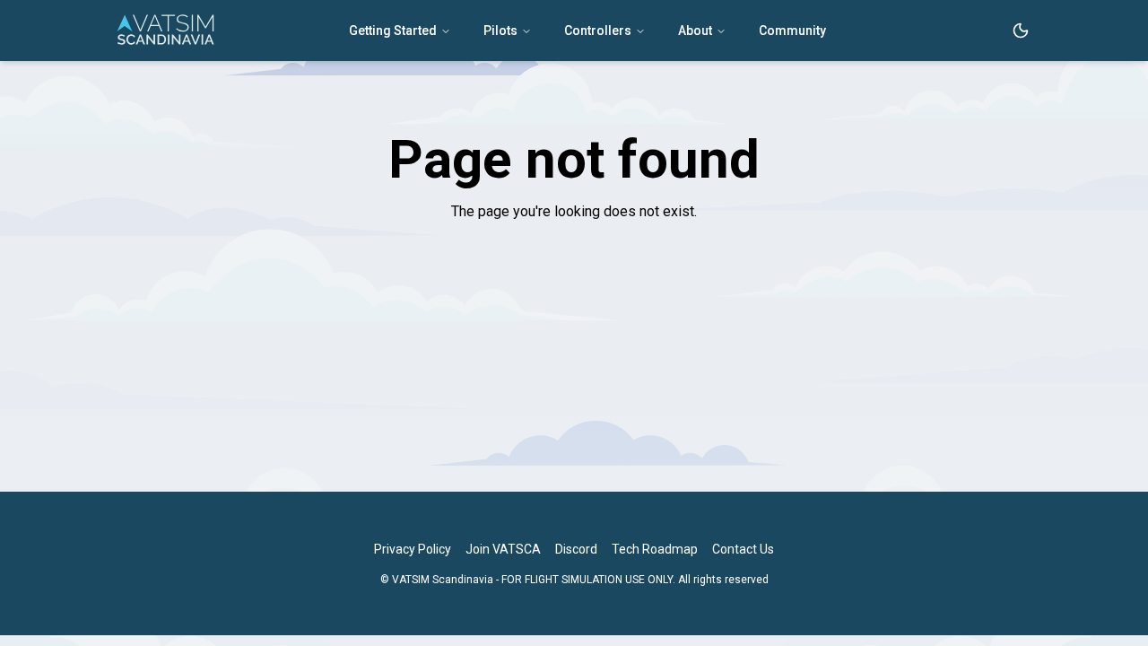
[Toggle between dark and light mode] (1020, 30)
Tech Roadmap (655, 549)
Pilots (500, 30)
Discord (576, 549)
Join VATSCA (503, 549)
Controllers (597, 30)
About (695, 30)
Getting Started (393, 30)
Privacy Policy (412, 549)
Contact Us (743, 549)
